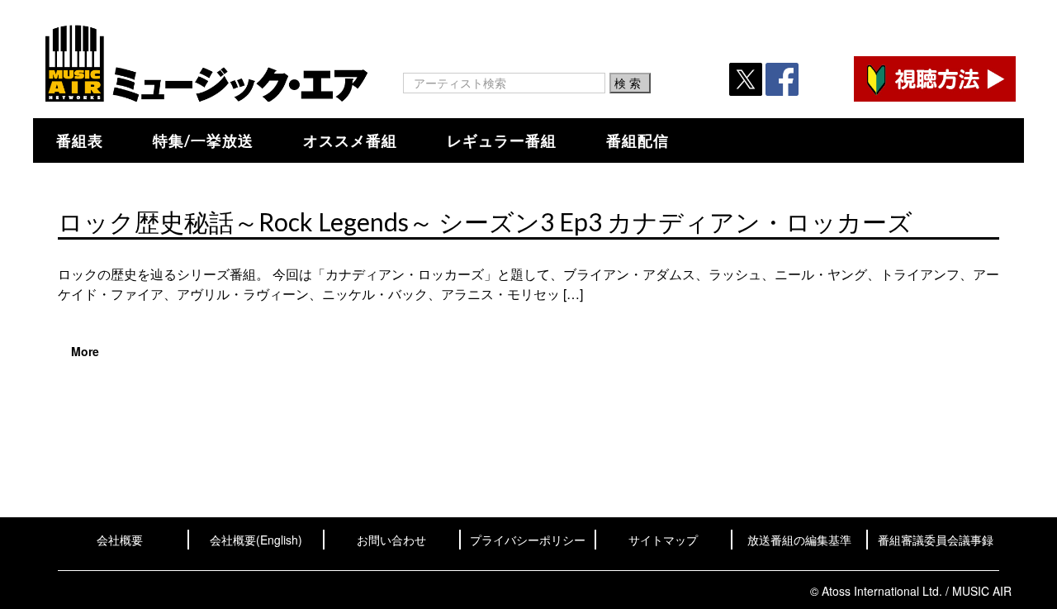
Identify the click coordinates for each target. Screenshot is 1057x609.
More (85, 351)
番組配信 (637, 140)
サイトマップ (663, 539)
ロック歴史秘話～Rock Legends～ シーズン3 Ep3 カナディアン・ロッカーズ (485, 221)
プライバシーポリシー (527, 539)
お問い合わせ (391, 539)
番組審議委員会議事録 (935, 539)
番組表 (79, 140)
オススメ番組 (350, 140)
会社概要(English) (256, 539)
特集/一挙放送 (203, 140)
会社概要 (120, 539)
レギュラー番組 (502, 140)
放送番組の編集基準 (799, 539)
